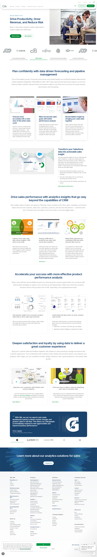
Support (79, 2)
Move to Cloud (33, 524)
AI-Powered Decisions (57, 482)
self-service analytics (25, 395)
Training (54, 517)
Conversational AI (34, 502)
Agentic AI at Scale (56, 483)
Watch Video (15, 36)
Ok (43, 544)
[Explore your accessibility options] (3, 553)
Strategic (34, 527)
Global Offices (13, 534)
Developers (77, 493)
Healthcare (54, 498)
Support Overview (79, 490)
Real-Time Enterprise (56, 486)
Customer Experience (78, 58)
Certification (55, 518)
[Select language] (94, 2)
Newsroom (12, 532)
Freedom (12, 485)
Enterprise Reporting (34, 511)
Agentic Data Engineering (35, 483)
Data (34, 480)
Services (12, 513)
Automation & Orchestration (36, 512)
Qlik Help (54, 525)
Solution (56, 508)
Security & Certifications (35, 522)
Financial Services (56, 494)
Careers (11, 531)
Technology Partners (14, 499)
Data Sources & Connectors (13, 501)
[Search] (75, 6)
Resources (40, 6)
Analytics (32, 535)
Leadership (12, 523)
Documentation (78, 483)
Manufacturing (55, 501)
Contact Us (90, 5)
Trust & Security (13, 510)
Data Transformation (34, 486)
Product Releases (78, 531)
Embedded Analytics (34, 509)
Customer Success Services (81, 499)
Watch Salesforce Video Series (65, 186)
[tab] (17, 440)
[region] (27, 546)
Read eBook (28, 36)
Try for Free (82, 5)
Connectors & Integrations (36, 519)
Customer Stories (78, 485)
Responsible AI (13, 511)
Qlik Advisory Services (79, 504)
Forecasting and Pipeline (18, 58)
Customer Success (31, 6)
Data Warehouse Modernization (34, 494)
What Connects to (14, 497)
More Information (43, 547)
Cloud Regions (33, 520)
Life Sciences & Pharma (57, 499)
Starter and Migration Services (79, 502)
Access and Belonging (15, 526)
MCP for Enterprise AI (14, 504)
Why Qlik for (13, 480)
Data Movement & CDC (35, 485)
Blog (76, 512)
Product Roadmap (78, 530)
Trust (11, 482)
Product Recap (33, 528)
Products (18, 6)
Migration (54, 522)
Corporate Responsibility (15, 524)
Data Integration (33, 533)
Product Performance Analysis (58, 58)
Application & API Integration (36, 496)
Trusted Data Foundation (15, 493)
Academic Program (14, 528)
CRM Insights (38, 58)
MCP (31, 517)
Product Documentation (80, 526)
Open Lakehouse (34, 491)
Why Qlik (12, 6)
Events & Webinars (79, 514)
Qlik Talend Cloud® (34, 482)
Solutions (23, 6)
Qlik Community (78, 491)
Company (85, 2)
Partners (12, 529)
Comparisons (77, 517)
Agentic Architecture (14, 491)
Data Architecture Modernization (56, 489)
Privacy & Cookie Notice (25, 548)
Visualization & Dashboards (36, 507)
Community (54, 523)
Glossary (76, 515)
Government (55, 496)
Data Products (33, 490)
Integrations (77, 528)
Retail (53, 502)
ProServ (54, 520)
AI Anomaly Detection (35, 506)
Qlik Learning (77, 482)
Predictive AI (33, 504)
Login (90, 2)
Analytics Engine (13, 490)
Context (11, 483)
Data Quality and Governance (36, 488)
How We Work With (14, 507)
